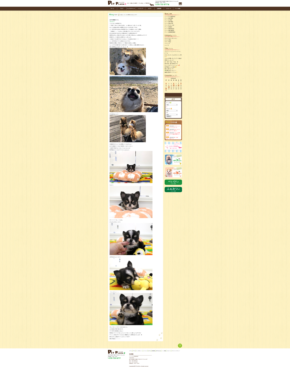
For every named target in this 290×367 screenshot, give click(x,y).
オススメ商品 (168, 40)
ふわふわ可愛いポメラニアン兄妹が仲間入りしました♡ (173, 134)
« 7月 (166, 93)
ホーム (131, 350)
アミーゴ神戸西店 (169, 18)
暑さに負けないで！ (169, 68)
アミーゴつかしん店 (169, 25)
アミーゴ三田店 (168, 20)
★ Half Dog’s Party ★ (171, 61)
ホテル (149, 350)
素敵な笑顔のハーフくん (170, 72)
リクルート (169, 350)
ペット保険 (164, 350)
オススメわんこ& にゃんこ (171, 38)
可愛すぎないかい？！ (171, 70)
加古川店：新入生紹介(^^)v (171, 63)
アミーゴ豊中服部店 (169, 30)
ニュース (167, 45)
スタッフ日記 (168, 41)
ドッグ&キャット (139, 350)
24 (166, 88)
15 (178, 85)
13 (173, 85)
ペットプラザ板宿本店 (170, 16)
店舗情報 (153, 350)
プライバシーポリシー (176, 350)
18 (168, 87)
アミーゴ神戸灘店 (169, 21)
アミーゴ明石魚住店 (169, 28)
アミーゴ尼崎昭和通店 (170, 32)
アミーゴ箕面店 (168, 26)
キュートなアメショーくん (171, 65)
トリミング (167, 43)
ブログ (134, 350)
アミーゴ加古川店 (169, 23)
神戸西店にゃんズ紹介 (170, 67)
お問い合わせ (158, 350)
